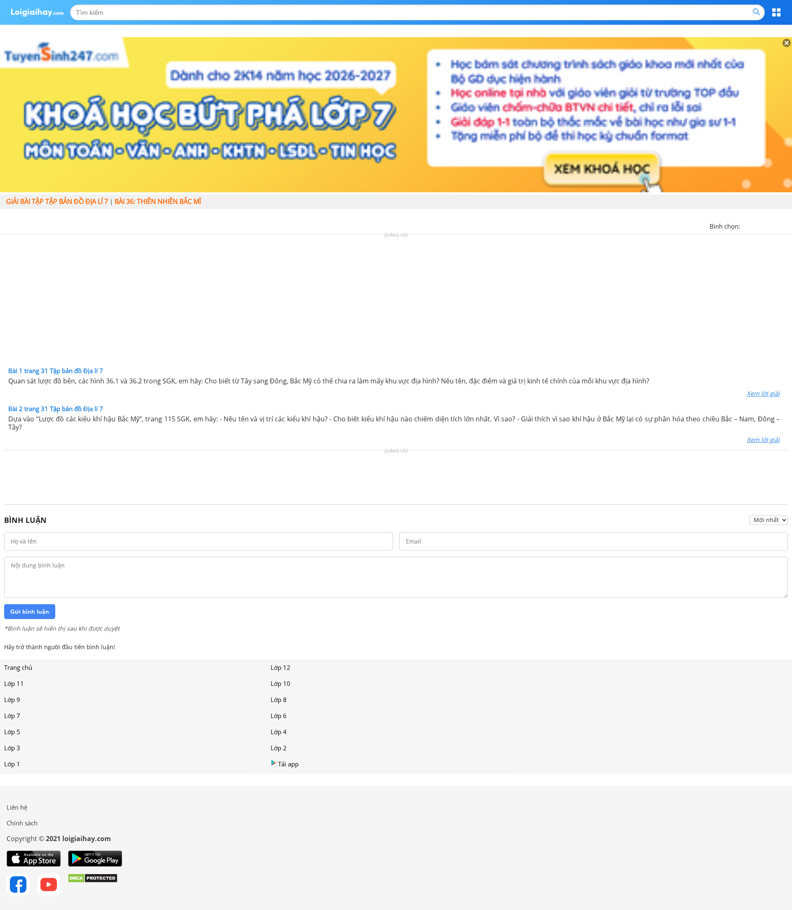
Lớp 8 (279, 699)
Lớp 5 (12, 732)
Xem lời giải (763, 393)
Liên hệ (17, 807)
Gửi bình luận (29, 611)
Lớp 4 (279, 732)
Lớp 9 (12, 699)
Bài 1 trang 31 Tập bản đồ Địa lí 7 (55, 370)
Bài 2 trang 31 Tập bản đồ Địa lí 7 (55, 408)
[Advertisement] (396, 302)
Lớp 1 (12, 764)
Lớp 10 (280, 683)
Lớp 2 (279, 748)
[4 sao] (776, 225)
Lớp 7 (12, 715)
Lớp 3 (12, 748)
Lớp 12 (280, 667)
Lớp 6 (279, 715)
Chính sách (22, 823)
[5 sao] (786, 225)
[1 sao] (747, 225)
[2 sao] (756, 225)
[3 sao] (766, 225)
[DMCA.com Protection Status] (93, 884)
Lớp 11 (14, 683)
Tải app (288, 764)
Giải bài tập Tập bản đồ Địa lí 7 (57, 201)
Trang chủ (18, 667)
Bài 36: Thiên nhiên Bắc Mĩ (158, 201)
